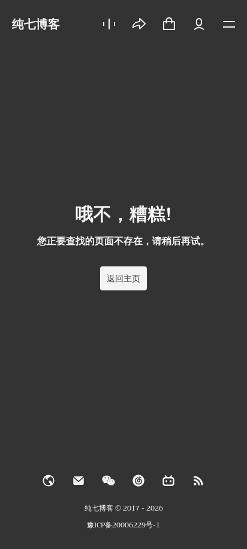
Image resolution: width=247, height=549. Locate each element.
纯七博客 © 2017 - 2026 (124, 508)
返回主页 (123, 278)
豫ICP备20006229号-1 (123, 525)
